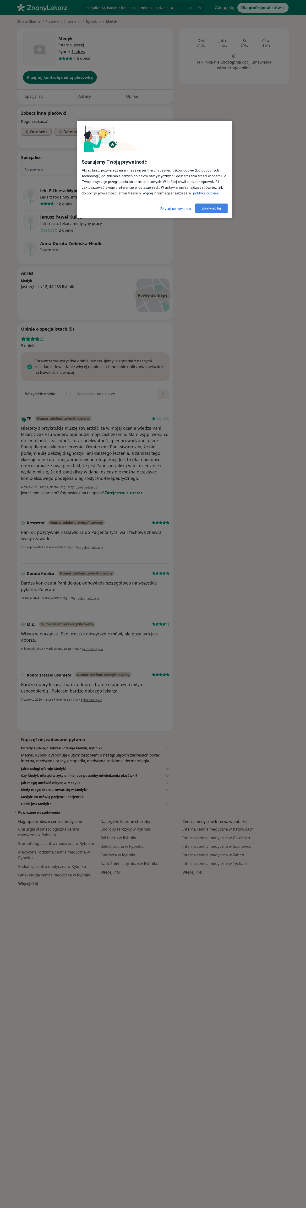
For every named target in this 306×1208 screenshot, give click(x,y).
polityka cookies (205, 193)
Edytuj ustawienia (175, 209)
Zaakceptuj (211, 208)
